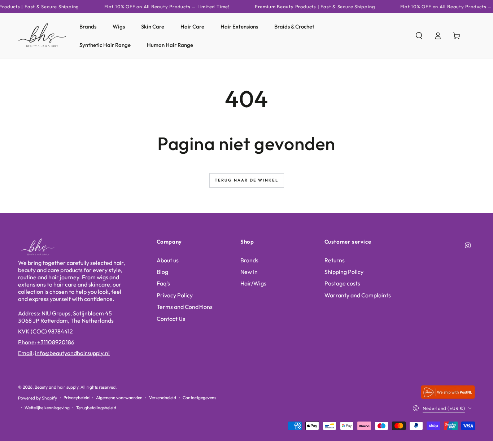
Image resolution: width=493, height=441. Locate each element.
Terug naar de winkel (247, 180)
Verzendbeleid (162, 397)
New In (249, 271)
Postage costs (342, 283)
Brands (249, 260)
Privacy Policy (175, 295)
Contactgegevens (199, 397)
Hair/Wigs (253, 283)
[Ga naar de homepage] (42, 35)
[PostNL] (448, 396)
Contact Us (171, 318)
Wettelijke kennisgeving (47, 407)
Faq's (163, 283)
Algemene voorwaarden (119, 397)
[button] (419, 36)
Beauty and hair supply (56, 387)
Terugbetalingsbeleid (96, 407)
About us (168, 260)
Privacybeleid (77, 397)
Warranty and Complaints (357, 295)
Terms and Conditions (185, 306)
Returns (334, 260)
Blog (162, 271)
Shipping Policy (343, 271)
